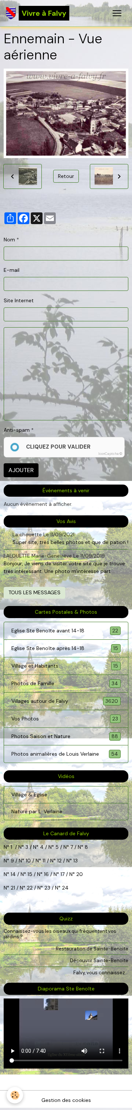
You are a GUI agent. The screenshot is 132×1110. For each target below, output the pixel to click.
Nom (9, 239)
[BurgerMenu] (117, 13)
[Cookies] (15, 1095)
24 (64, 887)
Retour (66, 176)
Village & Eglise (29, 794)
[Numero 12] (65, 860)
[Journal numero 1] (24, 847)
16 (46, 874)
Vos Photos (64, 718)
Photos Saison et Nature (64, 736)
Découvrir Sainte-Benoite (99, 960)
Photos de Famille (64, 683)
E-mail (11, 270)
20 (79, 874)
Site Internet (19, 300)
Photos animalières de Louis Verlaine (64, 754)
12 (60, 860)
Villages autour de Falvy (64, 701)
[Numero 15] (36, 874)
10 (27, 860)
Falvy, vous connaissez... (100, 973)
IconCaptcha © (110, 454)
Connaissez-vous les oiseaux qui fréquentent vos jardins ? (60, 934)
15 (30, 874)
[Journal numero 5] (62, 847)
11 (43, 860)
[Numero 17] (68, 874)
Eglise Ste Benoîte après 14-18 (64, 648)
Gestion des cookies (66, 1100)
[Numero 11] (56, 860)
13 (75, 860)
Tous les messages (34, 592)
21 (13, 887)
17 (62, 874)
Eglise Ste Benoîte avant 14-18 (64, 630)
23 (47, 887)
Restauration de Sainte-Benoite (92, 949)
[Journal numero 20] (10, 887)
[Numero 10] (35, 860)
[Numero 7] (77, 847)
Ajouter (21, 470)
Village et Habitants (64, 665)
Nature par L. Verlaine (36, 811)
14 (13, 874)
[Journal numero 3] (32, 847)
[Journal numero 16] (53, 874)
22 (29, 887)
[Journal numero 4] (47, 847)
